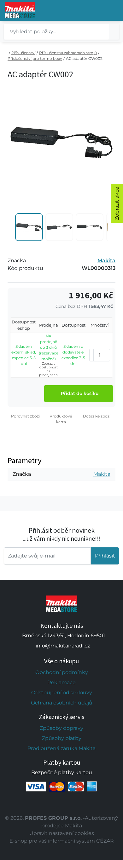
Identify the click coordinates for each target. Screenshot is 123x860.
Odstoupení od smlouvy (61, 693)
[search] (114, 32)
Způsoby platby (61, 738)
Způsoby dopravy (61, 728)
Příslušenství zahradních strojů (68, 52)
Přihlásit (105, 556)
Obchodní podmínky (61, 672)
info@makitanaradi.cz (63, 646)
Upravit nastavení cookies (61, 833)
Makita (106, 261)
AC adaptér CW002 (84, 58)
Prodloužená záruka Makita (61, 748)
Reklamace (61, 682)
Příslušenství (23, 52)
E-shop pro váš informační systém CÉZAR (61, 841)
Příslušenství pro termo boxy (35, 58)
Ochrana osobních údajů (61, 703)
